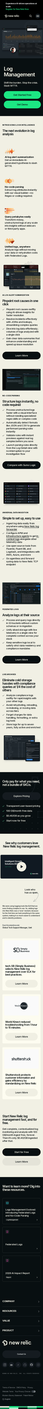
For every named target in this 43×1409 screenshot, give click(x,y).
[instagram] (38, 1365)
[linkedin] (5, 1365)
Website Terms (7, 1391)
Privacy (30, 1387)
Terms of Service (8, 1387)
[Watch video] (21, 867)
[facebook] (31, 1365)
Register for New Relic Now (17, 9)
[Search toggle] (30, 16)
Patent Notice (28, 1395)
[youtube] (11, 1365)
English (8, 1399)
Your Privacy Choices (23, 1391)
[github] (25, 1365)
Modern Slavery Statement (12, 1395)
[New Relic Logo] (11, 16)
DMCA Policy (21, 1387)
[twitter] (18, 1365)
